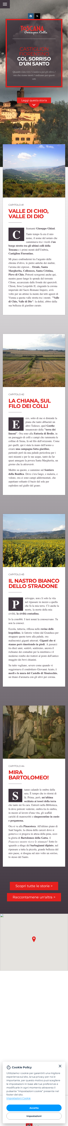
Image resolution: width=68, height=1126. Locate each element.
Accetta (34, 1107)
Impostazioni (34, 1116)
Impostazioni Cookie (18, 1098)
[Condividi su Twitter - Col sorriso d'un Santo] (37, 16)
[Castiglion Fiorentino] (34, 360)
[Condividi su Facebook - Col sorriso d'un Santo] (31, 16)
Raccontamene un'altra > (34, 897)
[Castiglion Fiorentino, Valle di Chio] (34, 171)
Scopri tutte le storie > (34, 886)
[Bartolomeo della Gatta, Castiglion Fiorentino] (34, 732)
